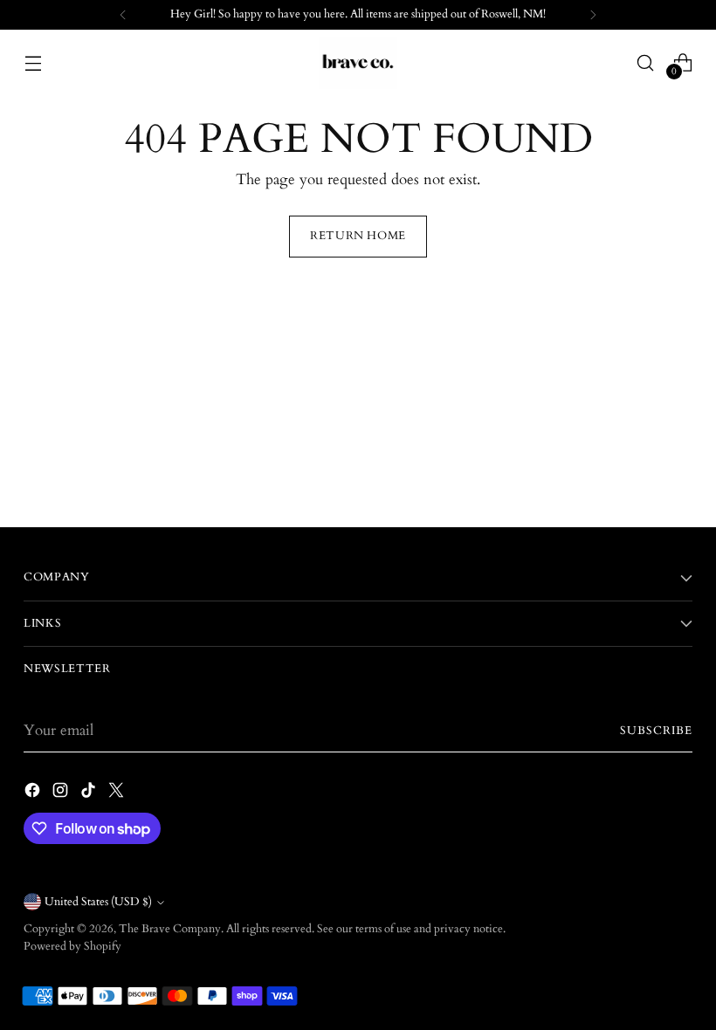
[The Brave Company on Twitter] (117, 793)
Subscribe (656, 730)
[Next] (593, 15)
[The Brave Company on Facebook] (34, 793)
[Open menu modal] (33, 62)
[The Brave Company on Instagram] (62, 793)
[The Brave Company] (358, 63)
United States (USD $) (98, 902)
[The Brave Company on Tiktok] (89, 793)
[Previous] (123, 15)
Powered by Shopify (72, 946)
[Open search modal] (646, 62)
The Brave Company (170, 929)
